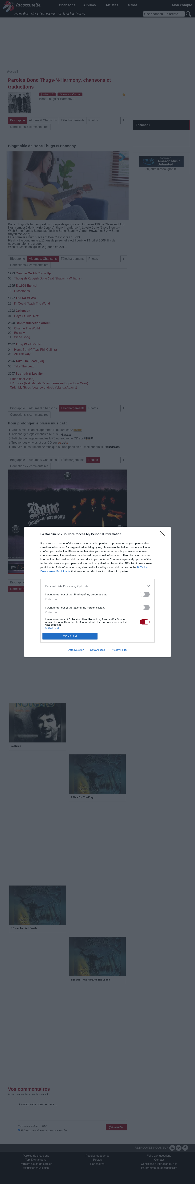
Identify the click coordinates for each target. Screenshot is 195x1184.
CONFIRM (70, 636)
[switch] (145, 594)
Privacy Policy (119, 649)
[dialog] (97, 592)
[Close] (163, 534)
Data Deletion (76, 649)
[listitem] (97, 586)
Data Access (97, 649)
